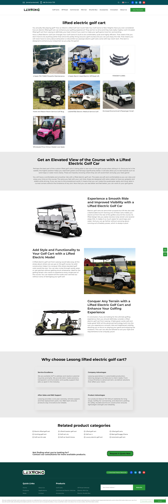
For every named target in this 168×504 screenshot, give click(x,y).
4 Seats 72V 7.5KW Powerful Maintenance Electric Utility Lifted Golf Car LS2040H (63, 76)
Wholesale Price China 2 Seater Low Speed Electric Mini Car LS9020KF (59, 147)
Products (26, 490)
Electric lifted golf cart (42, 431)
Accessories (104, 10)
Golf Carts (55, 10)
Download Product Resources (117, 472)
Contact (41, 493)
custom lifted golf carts (64, 168)
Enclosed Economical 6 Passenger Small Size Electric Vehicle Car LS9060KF (131, 111)
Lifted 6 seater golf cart (68, 431)
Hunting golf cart (40, 434)
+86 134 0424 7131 (49, 2)
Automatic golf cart (118, 437)
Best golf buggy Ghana (119, 434)
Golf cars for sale (40, 437)
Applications (42, 490)
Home (25, 487)
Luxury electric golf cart (94, 437)
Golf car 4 (89, 434)
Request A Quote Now (120, 453)
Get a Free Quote (138, 10)
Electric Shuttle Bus (83, 493)
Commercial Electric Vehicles (65, 490)
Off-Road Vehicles (83, 487)
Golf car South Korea (67, 437)
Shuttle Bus (93, 10)
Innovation (114, 10)
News (24, 493)
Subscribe (139, 487)
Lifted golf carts (117, 431)
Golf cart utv (64, 434)
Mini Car (84, 10)
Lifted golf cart (91, 431)
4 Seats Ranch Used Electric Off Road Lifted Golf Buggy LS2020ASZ (93, 76)
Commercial (74, 10)
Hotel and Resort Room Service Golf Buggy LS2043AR (53, 111)
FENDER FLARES (119, 76)
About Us (123, 10)
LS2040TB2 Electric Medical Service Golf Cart (85, 111)
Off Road (65, 10)
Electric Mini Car (82, 490)
